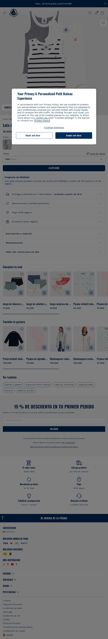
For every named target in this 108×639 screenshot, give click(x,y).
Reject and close (33, 135)
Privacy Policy (42, 120)
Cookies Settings (54, 127)
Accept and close (73, 135)
